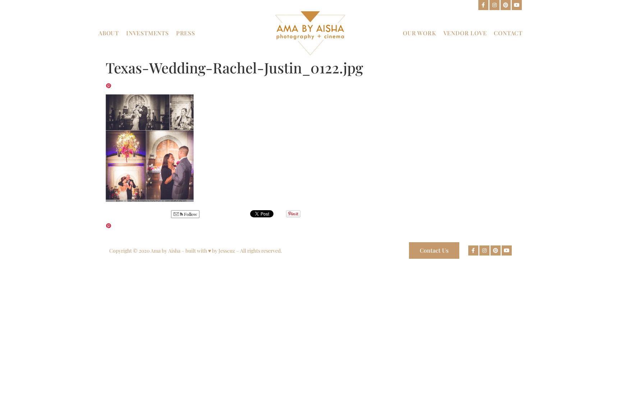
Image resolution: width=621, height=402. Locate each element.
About (108, 33)
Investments (147, 33)
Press (185, 33)
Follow (190, 214)
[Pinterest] (506, 5)
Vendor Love (465, 33)
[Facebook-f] (483, 5)
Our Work (419, 33)
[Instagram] (494, 5)
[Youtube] (517, 5)
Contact (508, 33)
